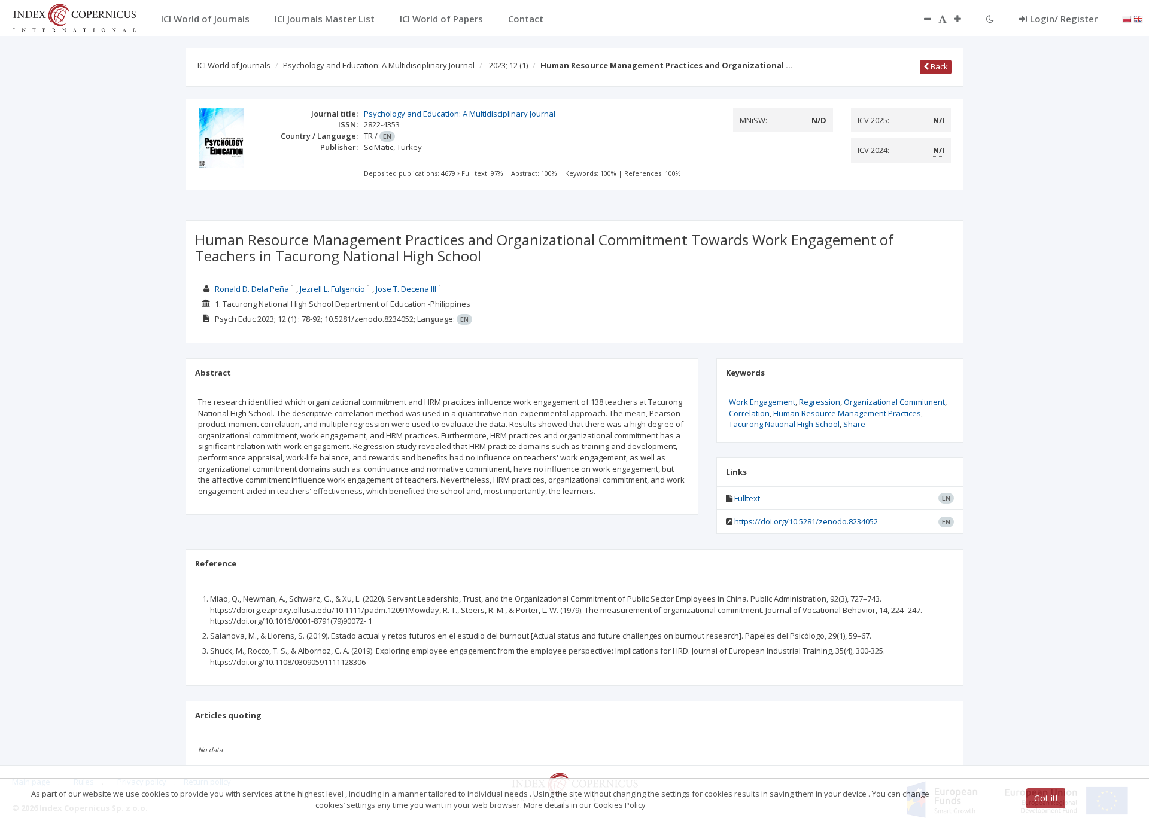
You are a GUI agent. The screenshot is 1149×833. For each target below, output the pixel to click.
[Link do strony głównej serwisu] (74, 16)
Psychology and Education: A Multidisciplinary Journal (379, 65)
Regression (819, 401)
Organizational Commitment (894, 401)
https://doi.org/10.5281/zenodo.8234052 (806, 521)
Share (854, 424)
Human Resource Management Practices (847, 413)
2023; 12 (508, 65)
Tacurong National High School (784, 424)
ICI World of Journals (233, 65)
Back (938, 66)
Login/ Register (1064, 19)
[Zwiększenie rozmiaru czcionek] (963, 18)
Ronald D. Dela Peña (252, 288)
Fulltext (747, 498)
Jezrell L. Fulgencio (332, 288)
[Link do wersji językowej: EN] (1138, 18)
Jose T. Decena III (406, 288)
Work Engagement (762, 401)
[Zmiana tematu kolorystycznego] (990, 18)
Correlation (749, 413)
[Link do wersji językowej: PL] (1127, 18)
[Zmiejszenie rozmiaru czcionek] (921, 18)
